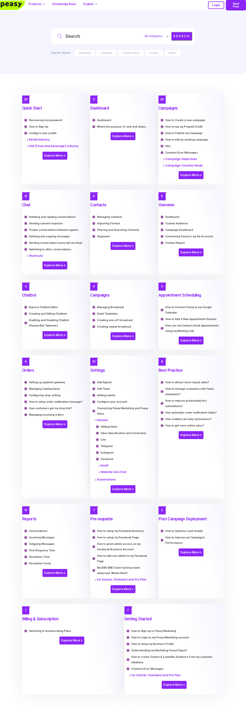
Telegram (107, 446)
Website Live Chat (113, 472)
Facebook (107, 459)
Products (35, 4)
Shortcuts (36, 256)
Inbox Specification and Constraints (123, 433)
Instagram (107, 452)
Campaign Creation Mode (184, 165)
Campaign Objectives (181, 159)
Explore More (53, 155)
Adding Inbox (109, 426)
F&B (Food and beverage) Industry (54, 146)
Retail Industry (39, 139)
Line (103, 439)
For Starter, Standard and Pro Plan (121, 579)
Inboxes (102, 420)
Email (104, 465)
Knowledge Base (64, 4)
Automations (106, 479)
